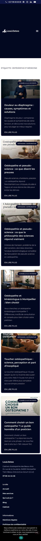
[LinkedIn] (31, 2)
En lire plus (10, 132)
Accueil (6, 489)
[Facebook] (23, 2)
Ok (21, 538)
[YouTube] (35, 2)
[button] (37, 31)
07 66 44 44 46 (9, 476)
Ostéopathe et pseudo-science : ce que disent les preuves (19, 169)
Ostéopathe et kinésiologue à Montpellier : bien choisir (20, 299)
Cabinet (6, 507)
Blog (5, 502)
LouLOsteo (13, 31)
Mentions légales (10, 520)
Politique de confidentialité (14, 524)
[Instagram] (27, 2)
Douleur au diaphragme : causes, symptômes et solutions (19, 108)
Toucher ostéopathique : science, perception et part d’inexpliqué (20, 362)
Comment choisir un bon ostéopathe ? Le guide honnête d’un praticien (19, 426)
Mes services (8, 493)
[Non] (37, 533)
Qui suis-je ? (8, 498)
